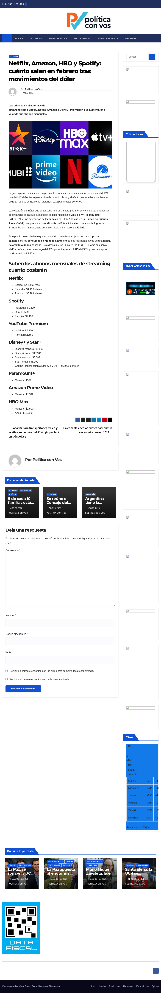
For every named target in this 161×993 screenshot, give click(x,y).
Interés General (55, 861)
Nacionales (82, 38)
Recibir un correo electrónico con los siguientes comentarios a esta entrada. (51, 671)
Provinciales (58, 38)
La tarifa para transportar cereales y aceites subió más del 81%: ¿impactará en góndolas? (34, 432)
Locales (36, 38)
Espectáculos (107, 38)
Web (8, 652)
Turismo (66, 865)
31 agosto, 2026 (19, 879)
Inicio (19, 38)
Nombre (11, 615)
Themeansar (54, 986)
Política (12, 494)
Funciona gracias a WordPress (16, 986)
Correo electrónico (17, 634)
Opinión (130, 38)
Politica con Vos (33, 89)
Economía (14, 56)
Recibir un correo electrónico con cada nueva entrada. (39, 679)
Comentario (13, 550)
